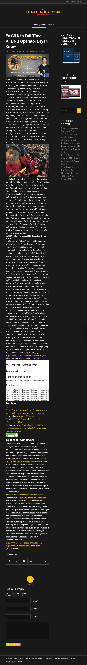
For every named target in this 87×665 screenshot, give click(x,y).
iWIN (67, 1)
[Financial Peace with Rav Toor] (2, 332)
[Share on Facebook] (9, 561)
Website (35, 616)
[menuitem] (67, 1)
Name (35, 601)
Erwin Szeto (41, 51)
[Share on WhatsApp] (31, 561)
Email (35, 608)
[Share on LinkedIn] (38, 561)
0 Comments (21, 51)
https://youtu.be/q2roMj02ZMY (30, 425)
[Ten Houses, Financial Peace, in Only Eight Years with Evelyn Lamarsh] (85, 332)
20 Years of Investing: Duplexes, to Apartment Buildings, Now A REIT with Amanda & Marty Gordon (71, 146)
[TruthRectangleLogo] (43, 13)
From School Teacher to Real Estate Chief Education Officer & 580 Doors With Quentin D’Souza (71, 173)
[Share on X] (16, 561)
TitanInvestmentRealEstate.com (32, 498)
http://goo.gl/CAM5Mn (26, 416)
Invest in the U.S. (76, 1)
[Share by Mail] (45, 561)
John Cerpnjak (17, 661)
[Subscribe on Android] (12, 437)
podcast (31, 51)
